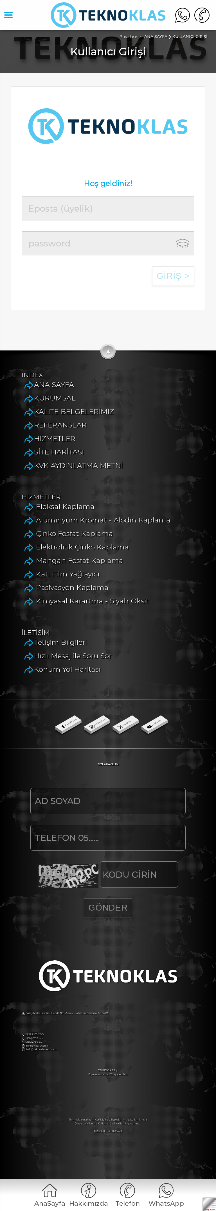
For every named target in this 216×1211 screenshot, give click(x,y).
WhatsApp (166, 1203)
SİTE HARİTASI (59, 451)
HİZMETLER (54, 438)
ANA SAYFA (54, 384)
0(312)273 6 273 (34, 1041)
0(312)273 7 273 (34, 1038)
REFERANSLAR (60, 424)
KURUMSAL (55, 397)
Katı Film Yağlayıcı (68, 573)
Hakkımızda (89, 1203)
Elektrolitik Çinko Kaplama (82, 546)
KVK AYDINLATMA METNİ (78, 465)
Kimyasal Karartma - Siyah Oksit (92, 600)
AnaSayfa (50, 1203)
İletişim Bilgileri (60, 642)
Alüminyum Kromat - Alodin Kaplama (103, 519)
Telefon (127, 1203)
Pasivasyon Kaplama (72, 587)
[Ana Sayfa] (108, 26)
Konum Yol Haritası (67, 669)
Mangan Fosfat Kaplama (79, 560)
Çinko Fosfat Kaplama (74, 533)
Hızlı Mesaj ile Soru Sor (73, 655)
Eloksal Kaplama (65, 506)
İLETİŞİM (36, 633)
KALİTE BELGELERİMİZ (74, 411)
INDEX (32, 375)
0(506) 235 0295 (35, 1034)
